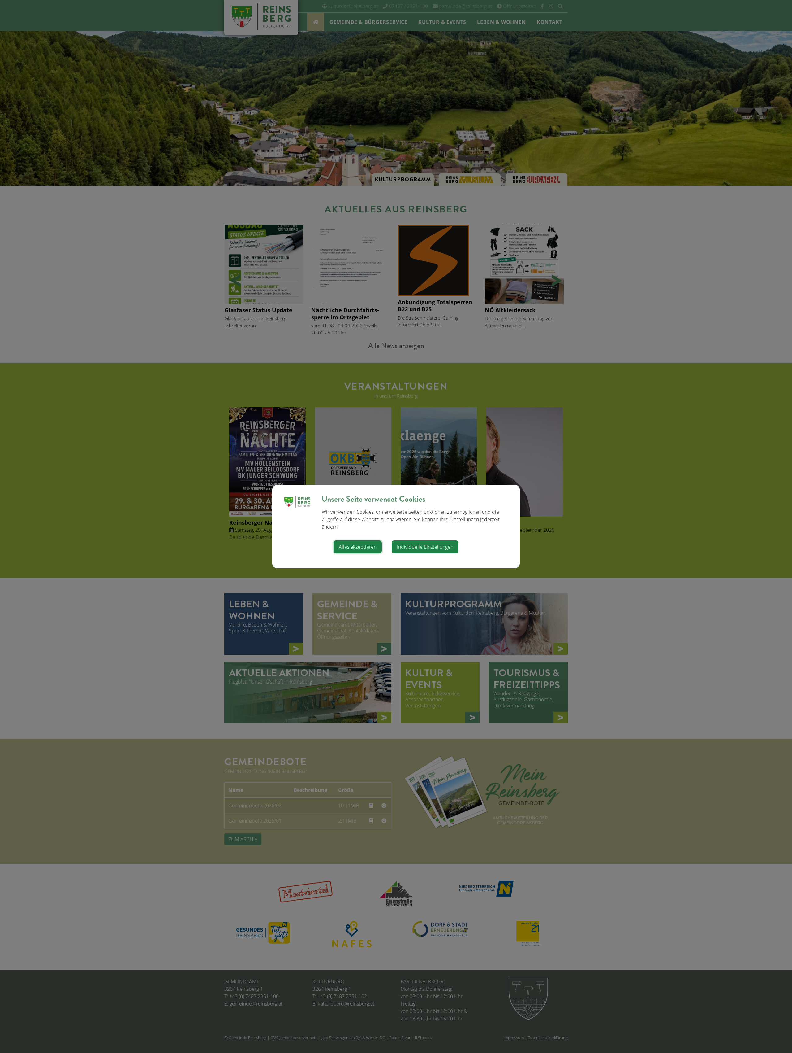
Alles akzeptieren (358, 547)
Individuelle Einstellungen (425, 547)
